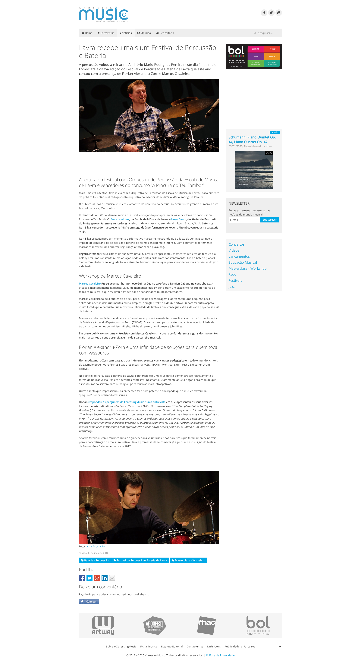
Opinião (145, 33)
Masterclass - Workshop (189, 560)
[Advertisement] (149, 163)
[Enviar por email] (112, 578)
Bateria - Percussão (95, 560)
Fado (232, 274)
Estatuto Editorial (172, 646)
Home (88, 33)
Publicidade (232, 646)
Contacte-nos (195, 646)
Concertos (237, 244)
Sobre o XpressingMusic (121, 646)
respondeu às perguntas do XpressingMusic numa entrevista (126, 402)
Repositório (166, 33)
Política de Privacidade (220, 655)
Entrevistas (107, 33)
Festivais (235, 280)
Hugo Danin (178, 219)
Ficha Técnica (148, 646)
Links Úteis (214, 646)
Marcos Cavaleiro (90, 283)
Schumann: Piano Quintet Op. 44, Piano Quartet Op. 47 (252, 139)
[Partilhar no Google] (97, 578)
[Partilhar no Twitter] (89, 578)
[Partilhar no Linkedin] (105, 578)
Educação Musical (243, 262)
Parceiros (249, 646)
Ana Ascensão (96, 546)
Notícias (126, 33)
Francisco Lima (120, 219)
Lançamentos (239, 256)
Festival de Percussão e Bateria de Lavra (141, 560)
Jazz (231, 286)
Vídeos (234, 250)
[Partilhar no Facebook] (82, 578)
